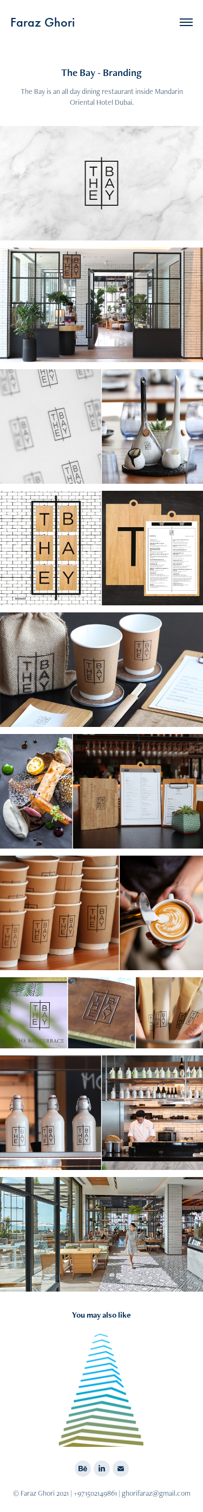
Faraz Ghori (42, 22)
